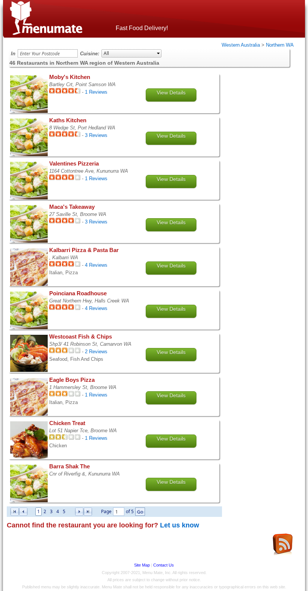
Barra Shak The (69, 466)
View (171, 93)
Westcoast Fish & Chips (80, 337)
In (13, 53)
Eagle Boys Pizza (72, 380)
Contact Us (163, 565)
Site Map (142, 565)
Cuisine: (89, 53)
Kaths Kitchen (67, 120)
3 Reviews (96, 135)
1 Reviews (96, 92)
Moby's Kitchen (69, 77)
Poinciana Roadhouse (78, 293)
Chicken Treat (67, 423)
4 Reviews (96, 265)
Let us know (179, 525)
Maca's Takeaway (72, 207)
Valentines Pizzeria (74, 164)
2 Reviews (96, 351)
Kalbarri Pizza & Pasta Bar (84, 250)
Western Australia (241, 45)
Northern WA (280, 45)
